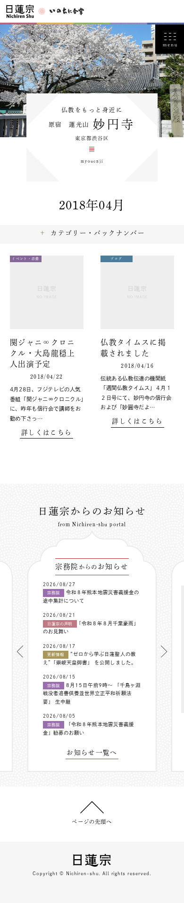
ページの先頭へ (92, 821)
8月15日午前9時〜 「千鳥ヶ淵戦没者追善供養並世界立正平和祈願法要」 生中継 (92, 693)
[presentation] (20, 651)
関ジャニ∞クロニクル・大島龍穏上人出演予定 (42, 353)
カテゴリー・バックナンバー (97, 233)
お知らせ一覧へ (92, 753)
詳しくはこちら (46, 433)
